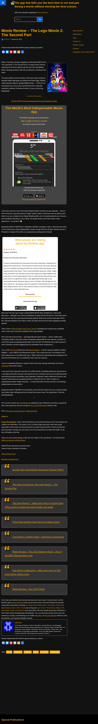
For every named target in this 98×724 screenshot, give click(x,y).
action (9, 652)
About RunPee (78, 31)
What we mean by (13, 440)
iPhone (38, 12)
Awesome (5, 366)
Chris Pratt (13, 350)
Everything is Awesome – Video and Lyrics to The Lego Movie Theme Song (32, 572)
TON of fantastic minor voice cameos (23, 329)
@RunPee (38, 615)
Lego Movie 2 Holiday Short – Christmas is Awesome (38, 537)
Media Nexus (77, 34)
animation (27, 652)
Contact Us (76, 41)
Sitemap (76, 48)
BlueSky (53, 615)
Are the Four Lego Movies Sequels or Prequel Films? (38, 469)
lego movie (44, 652)
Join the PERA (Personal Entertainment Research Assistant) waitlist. (34, 101)
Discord (47, 615)
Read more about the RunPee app (33, 199)
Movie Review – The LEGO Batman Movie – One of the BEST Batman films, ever (33, 553)
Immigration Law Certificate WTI (84, 52)
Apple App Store (24, 296)
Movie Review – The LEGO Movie (28, 589)
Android (45, 12)
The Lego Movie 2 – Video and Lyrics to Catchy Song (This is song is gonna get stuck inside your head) (34, 505)
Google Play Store (35, 296)
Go (40, 19)
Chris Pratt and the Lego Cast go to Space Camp (35, 522)
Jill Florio (6, 39)
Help (74, 38)
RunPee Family (78, 45)
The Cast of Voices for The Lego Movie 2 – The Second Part (31, 486)
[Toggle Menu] (3, 2)
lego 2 (36, 652)
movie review (55, 652)
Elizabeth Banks (33, 350)
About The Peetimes (8, 422)
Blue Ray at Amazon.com (10, 459)
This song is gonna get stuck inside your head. (21, 411)
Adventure (18, 652)
